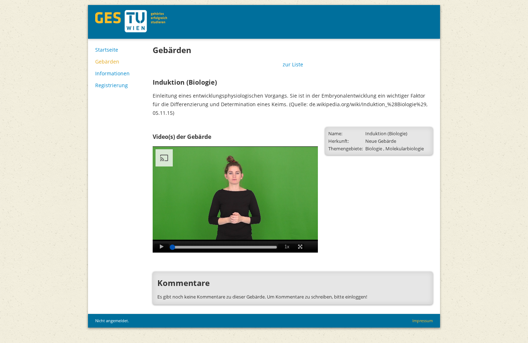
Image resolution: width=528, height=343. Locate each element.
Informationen (112, 73)
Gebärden (107, 61)
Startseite (106, 49)
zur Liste (293, 64)
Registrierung (111, 85)
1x (287, 246)
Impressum (422, 320)
